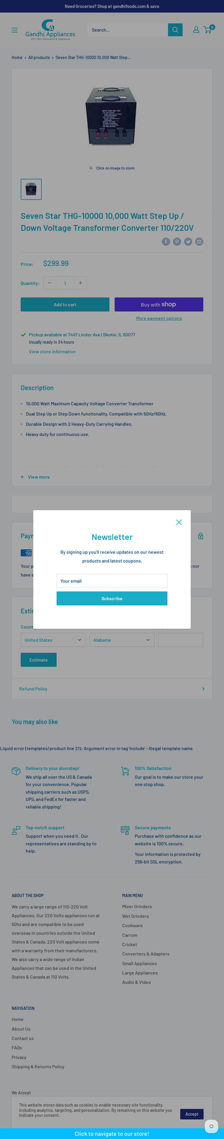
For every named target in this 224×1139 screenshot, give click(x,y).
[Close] (179, 521)
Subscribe (112, 598)
